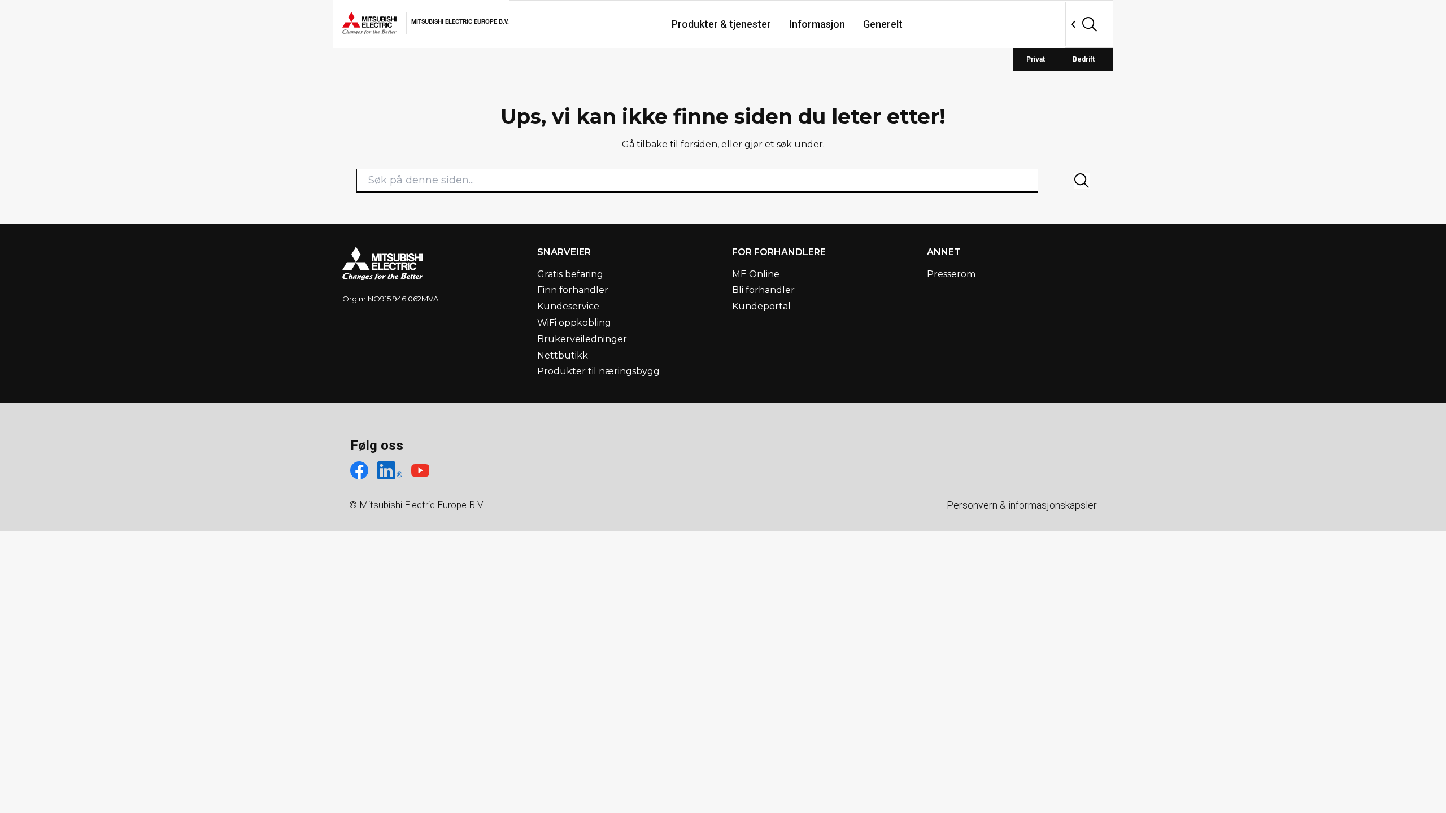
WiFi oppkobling (574, 322)
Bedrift (1084, 59)
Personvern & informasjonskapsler (1022, 505)
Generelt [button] (883, 24)
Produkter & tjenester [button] (721, 24)
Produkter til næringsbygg (598, 371)
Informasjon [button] (817, 24)
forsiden (699, 144)
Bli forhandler (763, 290)
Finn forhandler (572, 290)
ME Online (755, 274)
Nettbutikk (562, 355)
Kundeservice (568, 306)
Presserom (951, 274)
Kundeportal (761, 306)
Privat (1035, 59)
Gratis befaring (570, 274)
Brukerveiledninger (582, 339)
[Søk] (1082, 181)
